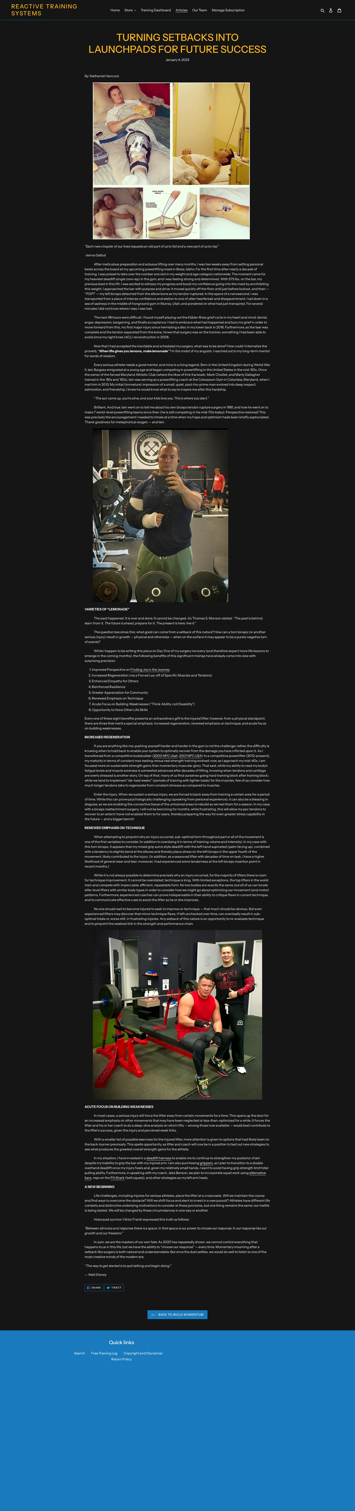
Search (79, 1353)
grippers (206, 1163)
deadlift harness (158, 1158)
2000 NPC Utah (165, 756)
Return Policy (121, 1359)
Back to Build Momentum (181, 1314)
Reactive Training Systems (44, 10)
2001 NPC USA (190, 756)
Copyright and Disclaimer (143, 1353)
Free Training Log (104, 1353)
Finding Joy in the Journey (150, 669)
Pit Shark (117, 1178)
